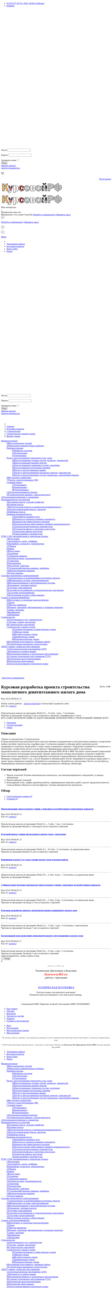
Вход (9, 1025)
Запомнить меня (8, 160)
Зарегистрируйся (32, 703)
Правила (11, 1018)
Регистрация (105, 179)
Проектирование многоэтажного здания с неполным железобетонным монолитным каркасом (47, 809)
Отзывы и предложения (18, 1021)
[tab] (11, 722)
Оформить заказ (63, 215)
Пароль (4, 155)
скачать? (13, 706)
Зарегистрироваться (10, 168)
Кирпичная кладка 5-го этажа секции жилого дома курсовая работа (34, 860)
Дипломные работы (16, 244)
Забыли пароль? (8, 165)
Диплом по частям (15, 1016)
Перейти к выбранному (44, 215)
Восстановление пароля (18, 1030)
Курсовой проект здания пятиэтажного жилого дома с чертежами (33, 834)
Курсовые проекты (15, 246)
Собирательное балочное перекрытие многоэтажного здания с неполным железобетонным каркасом (50, 885)
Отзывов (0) (12, 799)
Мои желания (13, 1033)
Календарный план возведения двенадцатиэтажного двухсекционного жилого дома (42, 936)
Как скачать (12, 1009)
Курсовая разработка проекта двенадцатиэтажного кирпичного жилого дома (39, 910)
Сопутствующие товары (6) (19, 796)
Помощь (10, 6)
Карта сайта (12, 249)
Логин (4, 150)
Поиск (10, 251)
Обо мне (10, 1011)
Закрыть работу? (9, 708)
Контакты (11, 1013)
